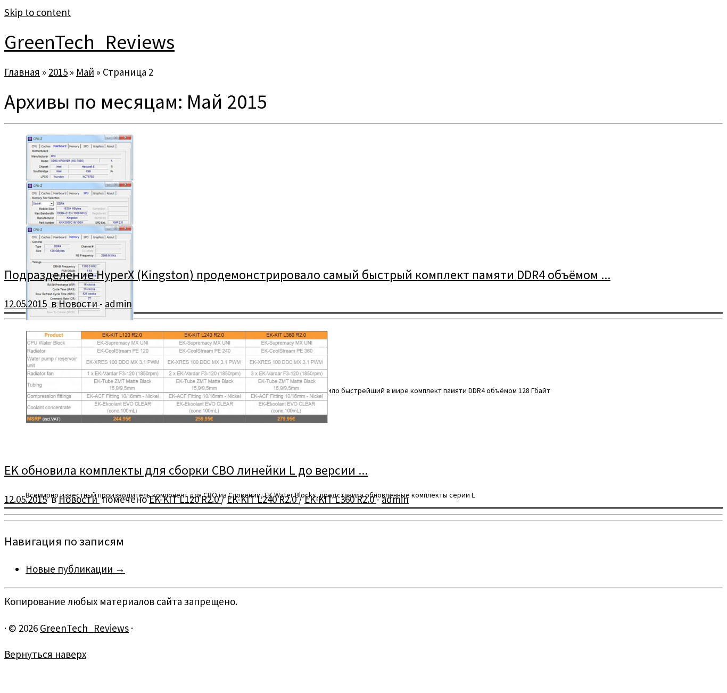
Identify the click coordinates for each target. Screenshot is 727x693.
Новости (79, 303)
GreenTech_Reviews (89, 41)
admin (118, 303)
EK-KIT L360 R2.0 (340, 499)
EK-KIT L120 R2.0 (185, 499)
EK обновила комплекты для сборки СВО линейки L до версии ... (186, 470)
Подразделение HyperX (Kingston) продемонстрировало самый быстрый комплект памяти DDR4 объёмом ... (307, 274)
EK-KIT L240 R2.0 (263, 499)
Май (85, 72)
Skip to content (37, 12)
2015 (58, 72)
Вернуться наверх (45, 654)
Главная (22, 72)
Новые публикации (75, 568)
